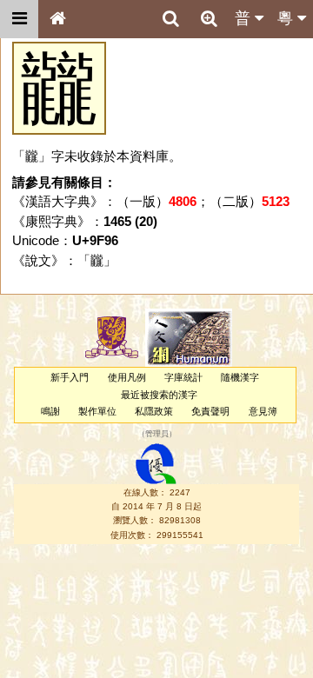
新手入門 (69, 377)
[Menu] (19, 19)
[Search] (170, 19)
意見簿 (263, 411)
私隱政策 (154, 411)
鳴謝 (50, 411)
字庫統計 (183, 377)
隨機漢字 (240, 377)
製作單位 (97, 411)
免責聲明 (210, 411)
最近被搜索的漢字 (159, 394)
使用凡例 (127, 377)
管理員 (157, 434)
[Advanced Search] (209, 18)
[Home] (57, 19)
